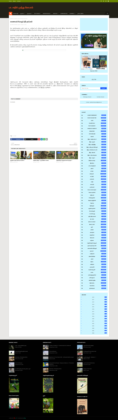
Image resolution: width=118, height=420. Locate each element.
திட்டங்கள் (96, 219)
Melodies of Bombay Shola (21, 357)
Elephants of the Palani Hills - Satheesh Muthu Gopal (61, 357)
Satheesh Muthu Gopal (15, 24)
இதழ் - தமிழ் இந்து (95, 144)
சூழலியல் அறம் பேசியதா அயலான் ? (17, 160)
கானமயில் (96, 184)
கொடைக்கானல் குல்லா (95, 189)
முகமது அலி (96, 267)
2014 (99, 304)
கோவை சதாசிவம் (95, 192)
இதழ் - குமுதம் (95, 141)
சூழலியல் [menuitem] (22, 13)
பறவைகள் (96, 251)
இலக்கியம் (96, 163)
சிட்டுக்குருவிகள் (95, 197)
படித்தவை (96, 240)
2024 (99, 328)
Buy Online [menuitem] (37, 13)
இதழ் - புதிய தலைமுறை (95, 155)
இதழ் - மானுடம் (95, 157)
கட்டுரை (96, 171)
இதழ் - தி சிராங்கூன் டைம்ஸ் (94, 149)
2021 (99, 321)
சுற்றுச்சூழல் (96, 205)
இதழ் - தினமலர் (95, 152)
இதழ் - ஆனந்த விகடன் (95, 139)
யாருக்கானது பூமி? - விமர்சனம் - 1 (89, 357)
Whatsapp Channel (87, 97)
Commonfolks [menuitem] (63, 13)
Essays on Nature (95, 117)
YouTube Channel (100, 97)
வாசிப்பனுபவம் (95, 277)
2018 (99, 314)
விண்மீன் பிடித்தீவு (95, 280)
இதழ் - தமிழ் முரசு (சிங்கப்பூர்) (94, 147)
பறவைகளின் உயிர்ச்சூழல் (95, 248)
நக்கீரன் (96, 229)
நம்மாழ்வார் (96, 232)
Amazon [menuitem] (55, 13)
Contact (18, 1)
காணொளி (96, 179)
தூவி (96, 227)
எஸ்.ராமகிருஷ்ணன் (95, 165)
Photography (95, 125)
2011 (99, 299)
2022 (99, 323)
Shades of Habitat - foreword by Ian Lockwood (60, 345)
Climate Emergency (94, 115)
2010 (99, 297)
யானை (96, 272)
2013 (99, 302)
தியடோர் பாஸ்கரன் (95, 221)
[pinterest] (108, 1)
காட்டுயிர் (15, 18)
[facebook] (101, 1)
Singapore (95, 131)
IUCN (96, 120)
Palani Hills (95, 123)
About (14, 1)
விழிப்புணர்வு (96, 283)
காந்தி (96, 181)
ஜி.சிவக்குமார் (96, 288)
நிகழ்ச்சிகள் (96, 235)
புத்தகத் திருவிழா (95, 256)
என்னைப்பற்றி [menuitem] (15, 13)
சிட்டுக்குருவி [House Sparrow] (89, 351)
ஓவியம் (96, 168)
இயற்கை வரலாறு (95, 160)
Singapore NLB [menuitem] (46, 13)
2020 (99, 318)
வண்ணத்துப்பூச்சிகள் (95, 275)
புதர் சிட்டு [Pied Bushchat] (89, 363)
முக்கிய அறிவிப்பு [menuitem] (80, 13)
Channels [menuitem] (72, 13)
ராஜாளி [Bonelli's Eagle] (88, 345)
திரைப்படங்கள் (95, 224)
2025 (99, 330)
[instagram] (106, 1)
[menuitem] (10, 13)
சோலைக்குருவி (95, 211)
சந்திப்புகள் (96, 195)
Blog (25, 418)
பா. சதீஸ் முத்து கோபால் (21, 7)
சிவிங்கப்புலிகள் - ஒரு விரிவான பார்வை (41, 160)
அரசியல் (96, 136)
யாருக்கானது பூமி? (95, 269)
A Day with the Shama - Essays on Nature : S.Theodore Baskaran (61, 363)
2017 (99, 311)
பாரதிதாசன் (96, 253)
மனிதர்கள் (96, 264)
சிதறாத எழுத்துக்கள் (95, 200)
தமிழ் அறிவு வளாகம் (95, 216)
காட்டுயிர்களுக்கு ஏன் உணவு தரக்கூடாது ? (23, 368)
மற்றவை (96, 261)
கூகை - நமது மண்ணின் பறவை (20, 345)
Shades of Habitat (94, 128)
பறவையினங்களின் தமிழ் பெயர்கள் (21, 351)
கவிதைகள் (96, 173)
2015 (99, 306)
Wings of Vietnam (87, 368)
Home (10, 1)
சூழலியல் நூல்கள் (95, 208)
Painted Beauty (18, 363)
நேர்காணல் (96, 237)
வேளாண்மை (96, 285)
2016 (99, 309)
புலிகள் (96, 259)
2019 (99, 316)
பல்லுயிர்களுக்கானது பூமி (94, 243)
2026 (99, 333)
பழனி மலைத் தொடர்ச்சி (94, 245)
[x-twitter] (103, 1)
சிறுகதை (96, 203)
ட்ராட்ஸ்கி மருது (95, 213)
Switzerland (95, 133)
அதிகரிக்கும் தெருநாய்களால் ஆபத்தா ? (64, 160)
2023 (99, 325)
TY (16, 418)
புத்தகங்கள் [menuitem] (29, 13)
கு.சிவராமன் (96, 187)
